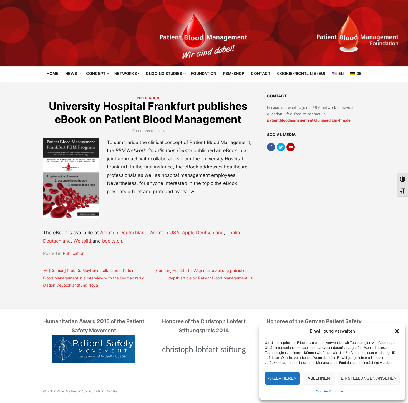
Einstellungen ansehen (369, 378)
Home (53, 73)
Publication (148, 98)
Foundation (203, 73)
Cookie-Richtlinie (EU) (301, 73)
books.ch (112, 241)
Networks (125, 73)
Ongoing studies (164, 73)
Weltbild (82, 241)
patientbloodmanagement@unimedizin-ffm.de (309, 120)
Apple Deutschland (203, 232)
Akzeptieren (282, 378)
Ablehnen (319, 378)
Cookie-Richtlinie (329, 391)
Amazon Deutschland (123, 232)
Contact (260, 73)
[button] (397, 331)
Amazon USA (164, 232)
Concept (95, 73)
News (71, 73)
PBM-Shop (233, 73)
